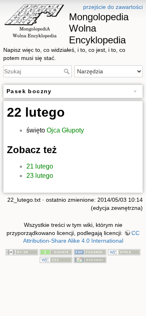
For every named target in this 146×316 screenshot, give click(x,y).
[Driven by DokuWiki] (90, 259)
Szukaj (67, 71)
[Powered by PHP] (90, 251)
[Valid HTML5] (124, 251)
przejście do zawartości (113, 7)
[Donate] (56, 251)
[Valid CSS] (56, 259)
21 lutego (39, 166)
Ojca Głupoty (65, 130)
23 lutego (39, 175)
